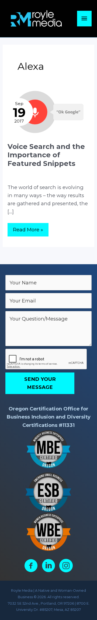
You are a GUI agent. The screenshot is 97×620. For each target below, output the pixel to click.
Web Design (72, 171)
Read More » (28, 231)
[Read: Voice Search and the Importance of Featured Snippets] (48, 111)
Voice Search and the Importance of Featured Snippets (46, 155)
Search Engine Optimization (33, 171)
